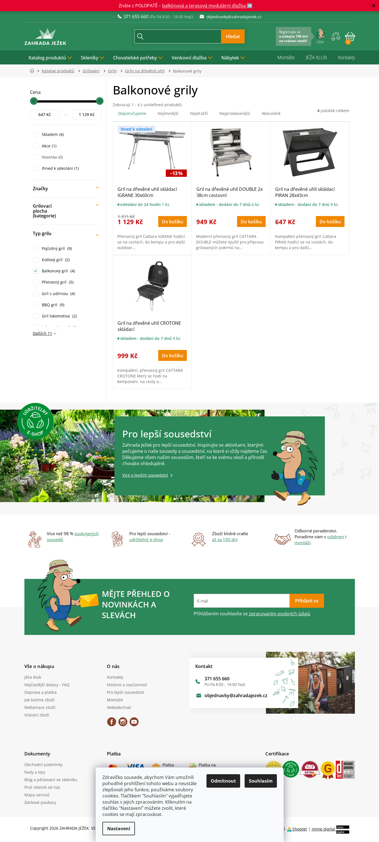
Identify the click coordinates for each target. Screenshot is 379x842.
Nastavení (118, 828)
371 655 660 (217, 679)
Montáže (286, 57)
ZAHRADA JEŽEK (111, 723)
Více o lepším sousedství (145, 475)
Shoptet (299, 829)
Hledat (233, 36)
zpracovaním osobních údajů (279, 614)
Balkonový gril (58, 270)
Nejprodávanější (234, 113)
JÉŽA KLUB (316, 57)
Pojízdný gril (56, 248)
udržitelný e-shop (146, 539)
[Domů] (34, 70)
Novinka (52, 157)
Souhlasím (261, 781)
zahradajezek (122, 723)
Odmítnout (223, 781)
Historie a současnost (127, 684)
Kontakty (346, 57)
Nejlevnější (168, 113)
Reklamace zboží (40, 707)
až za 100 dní (225, 539)
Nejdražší (199, 113)
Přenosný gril (57, 282)
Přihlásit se (306, 601)
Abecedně (271, 113)
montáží (302, 542)
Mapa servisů (37, 794)
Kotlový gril (55, 259)
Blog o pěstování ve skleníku (50, 779)
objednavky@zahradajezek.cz (236, 695)
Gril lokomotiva (59, 316)
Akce (48, 146)
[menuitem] (50, 57)
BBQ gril (52, 304)
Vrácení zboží (36, 715)
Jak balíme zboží (39, 699)
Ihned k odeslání (60, 168)
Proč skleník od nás (42, 787)
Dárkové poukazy (40, 802)
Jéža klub (32, 677)
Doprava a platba (40, 692)
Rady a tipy (34, 772)
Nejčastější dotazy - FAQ (47, 684)
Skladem (52, 134)
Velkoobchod (119, 707)
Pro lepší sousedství (125, 692)
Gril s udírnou (58, 293)
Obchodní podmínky (43, 764)
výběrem (335, 536)
